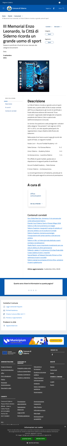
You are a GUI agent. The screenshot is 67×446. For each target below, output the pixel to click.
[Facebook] (53, 8)
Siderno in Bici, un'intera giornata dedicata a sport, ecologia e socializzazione (44, 241)
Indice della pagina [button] (10, 98)
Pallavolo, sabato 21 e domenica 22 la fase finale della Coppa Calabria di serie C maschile (45, 251)
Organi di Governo (6, 367)
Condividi (48, 27)
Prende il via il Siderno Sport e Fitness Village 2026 (44, 223)
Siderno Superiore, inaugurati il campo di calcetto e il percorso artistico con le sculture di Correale (45, 229)
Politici (3, 379)
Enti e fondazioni (6, 376)
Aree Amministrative (7, 370)
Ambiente (37, 383)
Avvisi (52, 373)
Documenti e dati (6, 388)
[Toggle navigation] (3, 8)
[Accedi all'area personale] (59, 2)
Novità (10, 16)
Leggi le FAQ (21, 413)
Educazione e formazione (38, 368)
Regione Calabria (8, 2)
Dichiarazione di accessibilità (38, 418)
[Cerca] (63, 8)
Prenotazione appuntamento (21, 402)
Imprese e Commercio (23, 374)
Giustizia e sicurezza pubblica (40, 373)
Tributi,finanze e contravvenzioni (38, 379)
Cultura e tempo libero (24, 371)
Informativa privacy (39, 410)
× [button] (65, 426)
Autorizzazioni (38, 392)
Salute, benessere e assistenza (39, 388)
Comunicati (17, 16)
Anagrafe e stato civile (24, 368)
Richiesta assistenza (23, 416)
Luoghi (52, 382)
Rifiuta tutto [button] (40, 438)
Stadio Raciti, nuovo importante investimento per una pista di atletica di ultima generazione (45, 246)
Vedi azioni (57, 27)
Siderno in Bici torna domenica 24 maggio (41, 226)
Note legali (37, 413)
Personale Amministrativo (5, 384)
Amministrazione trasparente (39, 402)
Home (4, 16)
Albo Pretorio (38, 407)
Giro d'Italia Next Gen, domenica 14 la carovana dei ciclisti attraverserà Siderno (44, 219)
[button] (33, 443)
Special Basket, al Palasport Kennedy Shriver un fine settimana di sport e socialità (45, 256)
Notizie (52, 367)
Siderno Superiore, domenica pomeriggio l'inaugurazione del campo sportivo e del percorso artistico (44, 235)
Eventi (52, 385)
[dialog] (33, 435)
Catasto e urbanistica (23, 378)
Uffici (2, 373)
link (50, 435)
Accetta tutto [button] (26, 439)
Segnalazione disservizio (21, 408)
